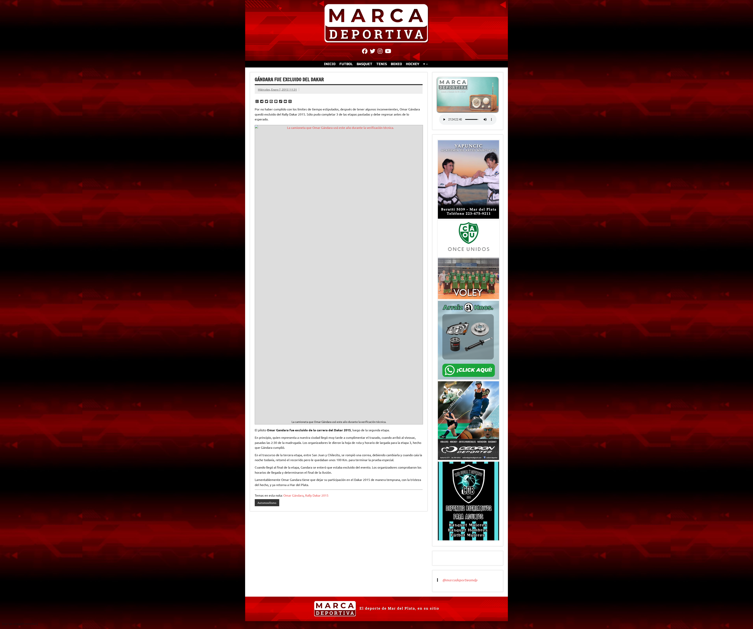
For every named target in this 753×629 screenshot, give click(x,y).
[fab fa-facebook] (364, 52)
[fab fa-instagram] (380, 52)
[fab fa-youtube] (388, 52)
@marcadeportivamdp (459, 580)
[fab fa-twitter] (372, 52)
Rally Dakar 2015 (316, 495)
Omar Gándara (293, 495)
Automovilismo (266, 502)
